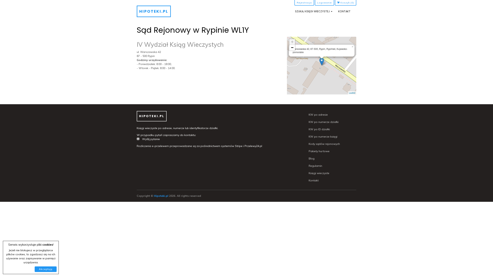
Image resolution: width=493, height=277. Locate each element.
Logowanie (324, 2)
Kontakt (344, 11)
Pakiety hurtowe (319, 151)
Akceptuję (45, 269)
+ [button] (292, 41)
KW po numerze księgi (323, 136)
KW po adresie (318, 114)
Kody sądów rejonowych (324, 144)
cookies (47, 244)
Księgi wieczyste (319, 173)
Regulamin (315, 166)
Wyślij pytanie (150, 139)
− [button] (292, 47)
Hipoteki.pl (153, 11)
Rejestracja (304, 2)
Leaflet (352, 92)
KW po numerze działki (324, 122)
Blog (311, 158)
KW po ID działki (319, 129)
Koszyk (347, 2)
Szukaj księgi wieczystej (312, 11)
